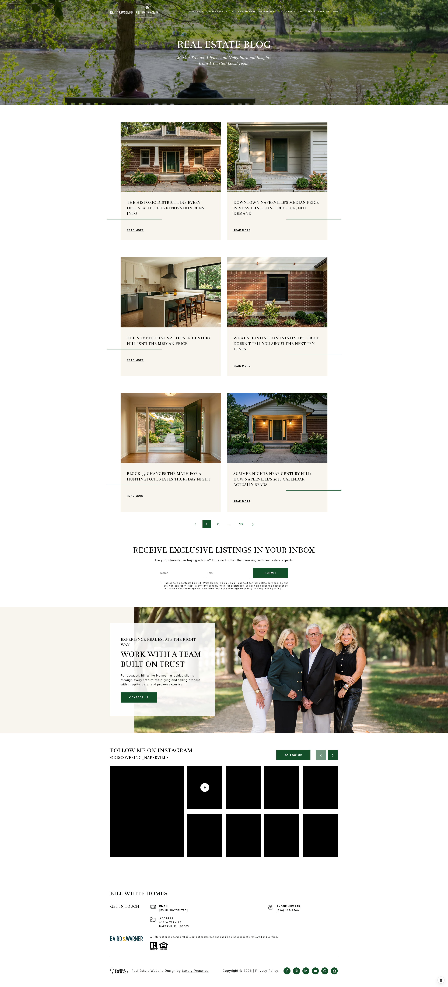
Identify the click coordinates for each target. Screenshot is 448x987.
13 (241, 524)
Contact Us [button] (139, 697)
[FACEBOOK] (287, 970)
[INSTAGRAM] (296, 970)
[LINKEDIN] (305, 970)
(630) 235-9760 (287, 910)
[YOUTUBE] (315, 970)
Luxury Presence (195, 970)
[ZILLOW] (334, 970)
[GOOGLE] (324, 970)
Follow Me (293, 755)
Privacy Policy (273, 588)
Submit (270, 573)
